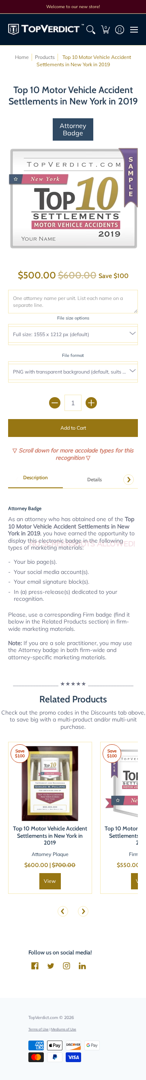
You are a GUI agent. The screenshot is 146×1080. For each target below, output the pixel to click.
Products (45, 57)
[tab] (35, 480)
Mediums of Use (63, 1029)
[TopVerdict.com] (46, 29)
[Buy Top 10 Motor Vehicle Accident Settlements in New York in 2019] (50, 783)
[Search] (91, 29)
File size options (73, 318)
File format (73, 355)
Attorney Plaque (50, 854)
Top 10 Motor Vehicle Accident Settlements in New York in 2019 (50, 835)
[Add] (91, 403)
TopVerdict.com (43, 1017)
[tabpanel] (73, 578)
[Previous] (63, 911)
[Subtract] (54, 403)
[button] (105, 29)
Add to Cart (73, 428)
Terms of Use (38, 1029)
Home (22, 57)
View (50, 881)
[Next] (128, 479)
